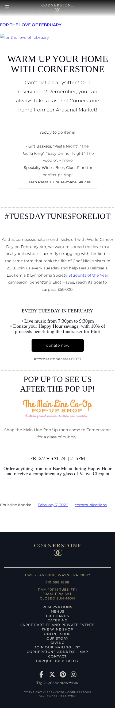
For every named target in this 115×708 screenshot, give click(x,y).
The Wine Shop (58, 629)
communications (91, 504)
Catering (58, 620)
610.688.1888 (57, 582)
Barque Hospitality (57, 661)
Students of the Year (88, 275)
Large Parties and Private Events (57, 625)
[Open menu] (7, 7)
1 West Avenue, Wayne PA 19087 (57, 575)
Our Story (58, 638)
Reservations (57, 607)
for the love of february (31, 25)
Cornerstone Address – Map (58, 652)
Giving (57, 643)
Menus (57, 611)
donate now (57, 345)
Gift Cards (57, 616)
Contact (57, 656)
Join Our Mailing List (57, 647)
